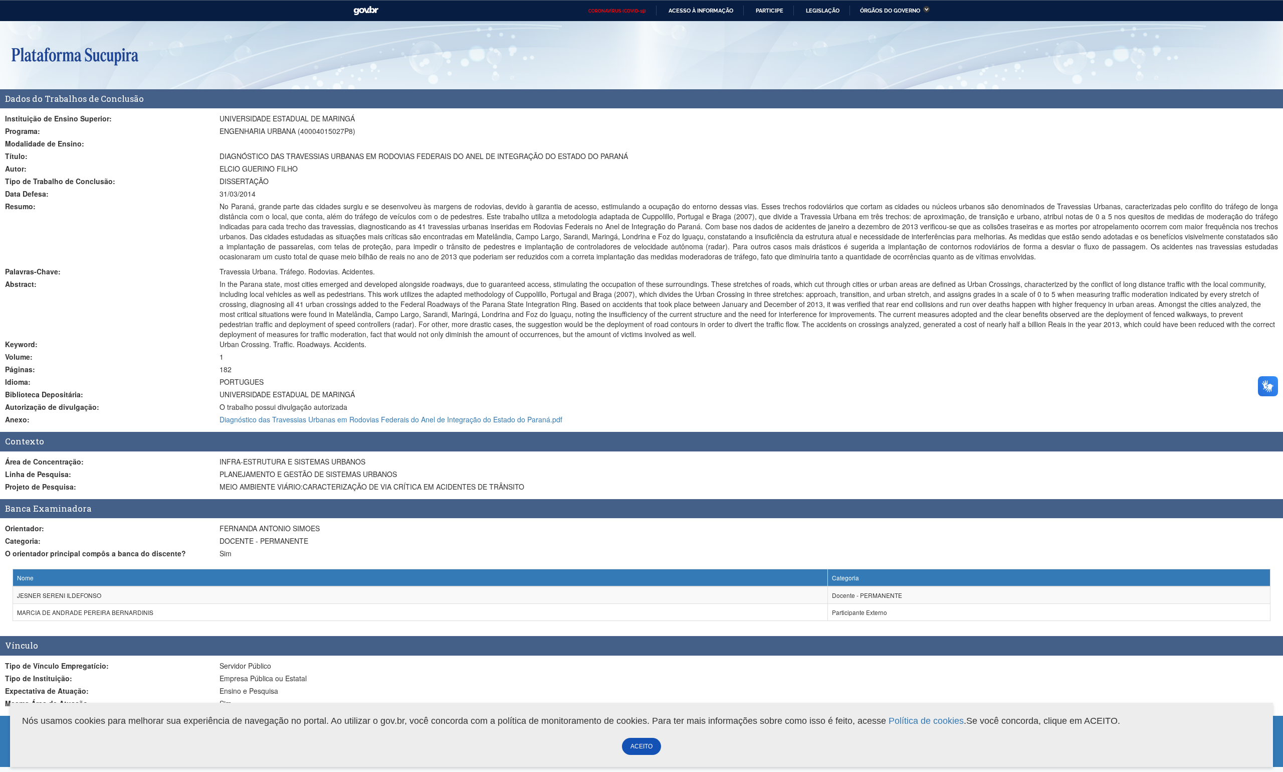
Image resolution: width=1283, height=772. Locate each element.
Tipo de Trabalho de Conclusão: (60, 181)
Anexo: (17, 419)
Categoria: (23, 541)
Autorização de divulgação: (52, 407)
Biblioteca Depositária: (44, 394)
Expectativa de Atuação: (47, 691)
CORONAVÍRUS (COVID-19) (617, 11)
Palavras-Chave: (33, 271)
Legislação (822, 10)
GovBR (365, 11)
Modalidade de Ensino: (44, 143)
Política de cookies (926, 721)
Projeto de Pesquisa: (40, 487)
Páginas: (20, 369)
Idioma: (18, 382)
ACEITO (641, 746)
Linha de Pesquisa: (38, 474)
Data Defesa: (27, 194)
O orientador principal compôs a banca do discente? (95, 553)
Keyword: (21, 344)
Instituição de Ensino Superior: (58, 118)
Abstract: (21, 284)
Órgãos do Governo (890, 10)
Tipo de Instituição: (38, 678)
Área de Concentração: (44, 461)
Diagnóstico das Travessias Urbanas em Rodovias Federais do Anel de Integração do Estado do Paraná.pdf (391, 419)
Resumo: (20, 206)
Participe (769, 10)
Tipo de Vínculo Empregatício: (57, 666)
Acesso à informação (701, 10)
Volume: (19, 357)
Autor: (16, 169)
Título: (16, 156)
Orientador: (24, 528)
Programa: (22, 131)
